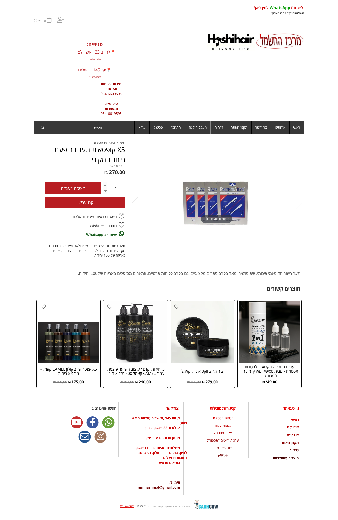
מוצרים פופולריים (286, 458)
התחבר (176, 127)
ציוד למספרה (223, 432)
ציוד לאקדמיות (223, 447)
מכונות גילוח (223, 425)
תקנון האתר (239, 127)
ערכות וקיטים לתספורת (223, 440)
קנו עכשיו (85, 202)
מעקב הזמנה (198, 127)
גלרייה (219, 127)
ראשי (296, 127)
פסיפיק (158, 127)
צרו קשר (261, 127)
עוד (143, 127)
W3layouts (127, 506)
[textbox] (163, 10)
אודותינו (280, 127)
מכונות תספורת (223, 418)
